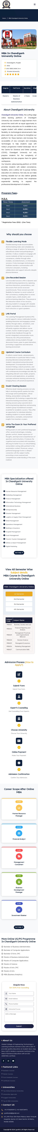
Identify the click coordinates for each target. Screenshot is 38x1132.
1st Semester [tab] (19, 594)
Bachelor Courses (8, 1070)
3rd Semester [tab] (19, 604)
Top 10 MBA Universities (10, 1101)
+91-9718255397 (9, 1110)
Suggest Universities (9, 1097)
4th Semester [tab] (19, 609)
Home (4, 18)
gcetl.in (18, 1129)
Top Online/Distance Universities (13, 1091)
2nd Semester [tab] (19, 599)
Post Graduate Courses (10, 1077)
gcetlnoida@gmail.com (11, 1113)
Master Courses (8, 1074)
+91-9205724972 (22, 1110)
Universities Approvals (10, 1094)
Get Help (18, 552)
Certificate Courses (9, 1080)
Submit (19, 1026)
